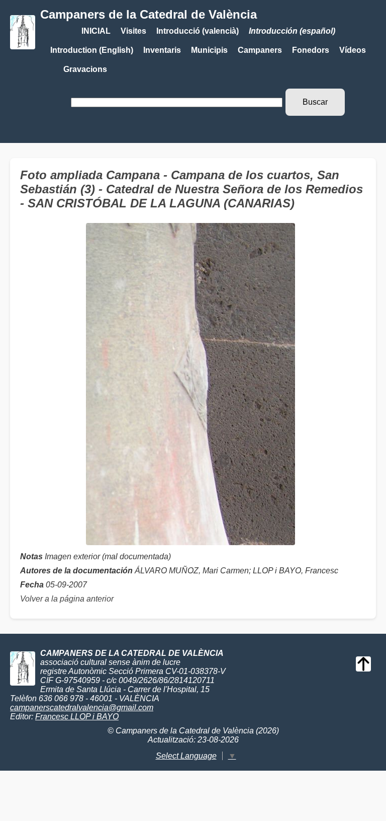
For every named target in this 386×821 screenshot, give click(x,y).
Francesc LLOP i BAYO (77, 716)
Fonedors (310, 50)
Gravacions (85, 69)
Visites (133, 31)
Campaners (260, 50)
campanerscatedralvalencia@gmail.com (81, 707)
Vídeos (352, 50)
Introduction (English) (91, 50)
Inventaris (162, 50)
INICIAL (96, 31)
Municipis (209, 50)
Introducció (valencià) (197, 31)
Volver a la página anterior (67, 598)
